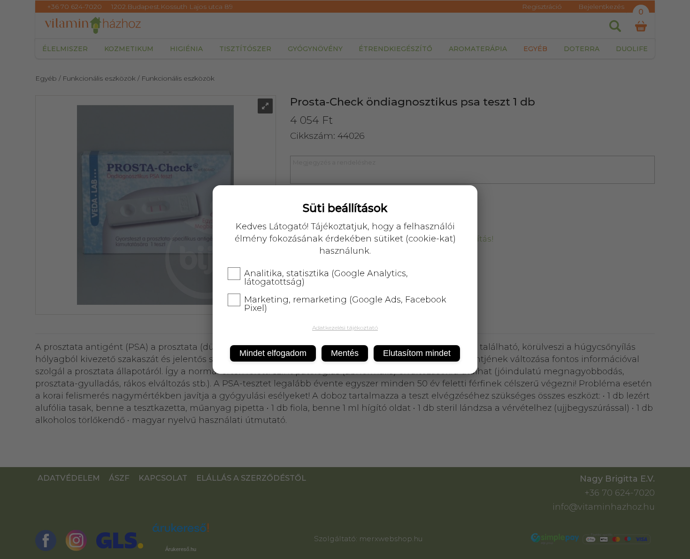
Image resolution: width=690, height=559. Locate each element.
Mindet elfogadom (273, 353)
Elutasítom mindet (417, 353)
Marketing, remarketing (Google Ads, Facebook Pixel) (345, 303)
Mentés (345, 353)
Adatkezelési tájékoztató (345, 327)
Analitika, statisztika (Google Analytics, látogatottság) (326, 277)
